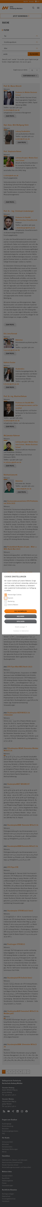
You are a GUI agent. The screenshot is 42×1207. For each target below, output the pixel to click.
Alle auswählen (20, 611)
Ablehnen (20, 616)
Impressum (16, 631)
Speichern (20, 621)
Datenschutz (25, 631)
